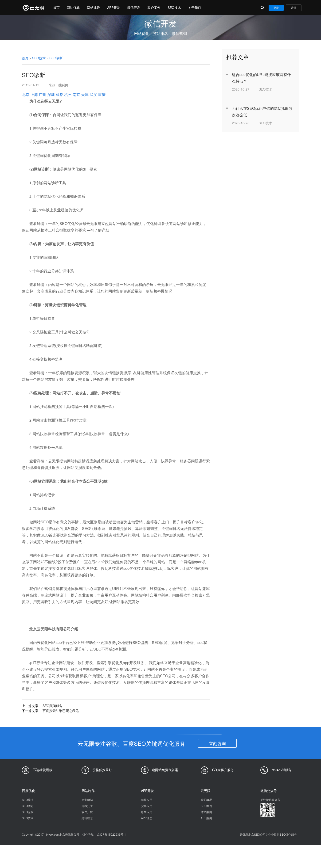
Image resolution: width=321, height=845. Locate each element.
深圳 (51, 94)
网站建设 (93, 7)
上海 (34, 94)
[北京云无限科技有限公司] (33, 8)
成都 (59, 94)
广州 (42, 94)
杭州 (68, 94)
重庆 (102, 94)
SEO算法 (27, 800)
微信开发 (133, 7)
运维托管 (87, 806)
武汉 (93, 94)
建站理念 (87, 818)
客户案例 (153, 7)
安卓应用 (146, 806)
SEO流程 (27, 812)
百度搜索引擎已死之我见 (61, 710)
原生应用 (146, 812)
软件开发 (87, 812)
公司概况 (206, 800)
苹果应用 (146, 800)
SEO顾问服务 (53, 705)
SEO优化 (27, 806)
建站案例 (206, 812)
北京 (25, 94)
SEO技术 (174, 7)
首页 (56, 7)
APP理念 (146, 818)
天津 (85, 94)
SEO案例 (206, 806)
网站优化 (73, 7)
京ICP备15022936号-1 (111, 834)
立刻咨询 (217, 743)
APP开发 (113, 7)
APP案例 (206, 818)
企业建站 (87, 800)
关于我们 (194, 7)
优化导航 (88, 834)
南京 (76, 94)
